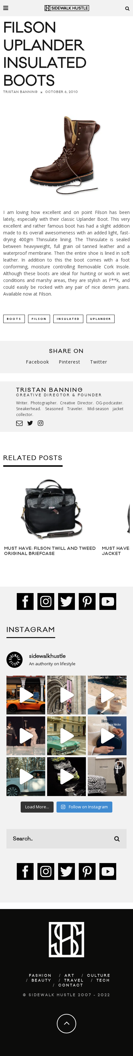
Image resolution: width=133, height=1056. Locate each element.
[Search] (127, 8)
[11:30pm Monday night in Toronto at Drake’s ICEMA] (25, 735)
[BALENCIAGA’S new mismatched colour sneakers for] (66, 776)
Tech (103, 980)
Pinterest (69, 362)
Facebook (37, 362)
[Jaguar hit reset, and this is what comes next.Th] (107, 776)
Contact (70, 985)
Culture (99, 975)
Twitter (98, 362)
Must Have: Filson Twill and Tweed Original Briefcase (50, 551)
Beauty (42, 980)
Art (70, 975)
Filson (45, 294)
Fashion (40, 975)
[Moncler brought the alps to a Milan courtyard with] (66, 735)
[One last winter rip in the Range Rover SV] (25, 776)
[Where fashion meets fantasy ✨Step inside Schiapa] (66, 695)
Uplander (100, 319)
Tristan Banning (20, 92)
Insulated (68, 319)
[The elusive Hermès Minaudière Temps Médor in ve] (107, 735)
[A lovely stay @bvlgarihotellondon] (25, 695)
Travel (74, 980)
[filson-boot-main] (66, 201)
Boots (14, 319)
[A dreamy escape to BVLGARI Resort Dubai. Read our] (107, 695)
